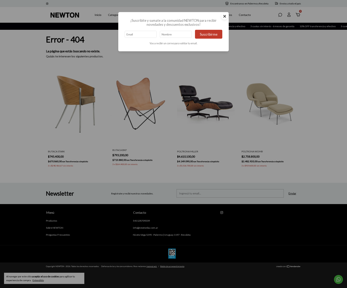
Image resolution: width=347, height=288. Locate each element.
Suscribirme (208, 34)
